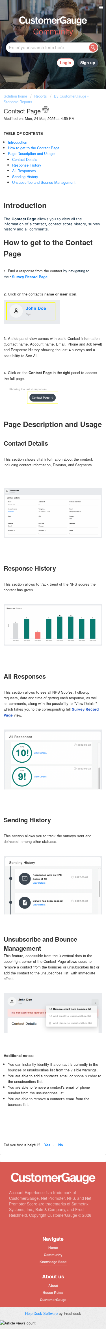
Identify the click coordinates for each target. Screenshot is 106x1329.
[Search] (93, 47)
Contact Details (25, 159)
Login (65, 62)
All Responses (24, 170)
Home (53, 1247)
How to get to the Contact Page (33, 147)
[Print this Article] (45, 109)
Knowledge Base (53, 1261)
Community (53, 1254)
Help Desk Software (42, 1313)
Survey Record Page (29, 276)
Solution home (16, 96)
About (53, 1285)
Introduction (17, 142)
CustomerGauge (53, 1299)
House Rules (53, 1292)
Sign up (87, 62)
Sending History (25, 176)
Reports (40, 96)
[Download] (42, 681)
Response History (27, 165)
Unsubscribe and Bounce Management (43, 182)
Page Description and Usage (31, 153)
